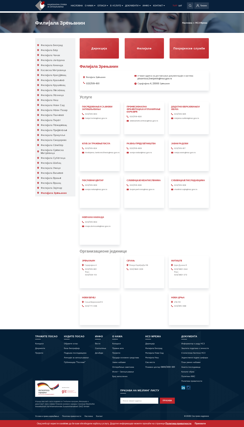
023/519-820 (136, 116)
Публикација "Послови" (74, 362)
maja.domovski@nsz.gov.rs (97, 226)
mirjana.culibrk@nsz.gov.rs (186, 118)
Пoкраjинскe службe (189, 48)
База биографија (72, 348)
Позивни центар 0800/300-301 (160, 367)
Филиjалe (144, 48)
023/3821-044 (181, 269)
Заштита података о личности (195, 348)
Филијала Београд (153, 348)
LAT (180, 5)
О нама (89, 5)
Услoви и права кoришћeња (47, 416)
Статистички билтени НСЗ (193, 352)
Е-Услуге (115, 5)
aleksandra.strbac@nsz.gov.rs (144, 120)
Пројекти (39, 352)
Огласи (101, 5)
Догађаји (99, 352)
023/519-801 (92, 83)
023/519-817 (180, 148)
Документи (132, 5)
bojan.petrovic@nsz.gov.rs (142, 189)
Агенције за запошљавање (76, 357)
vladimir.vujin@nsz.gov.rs (185, 189)
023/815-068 (180, 306)
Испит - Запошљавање (123, 371)
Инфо (146, 5)
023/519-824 (91, 148)
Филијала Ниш (152, 357)
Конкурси (39, 343)
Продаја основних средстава (125, 357)
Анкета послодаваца (190, 367)
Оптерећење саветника (123, 367)
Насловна (77, 5)
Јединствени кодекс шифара (194, 357)
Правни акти (118, 348)
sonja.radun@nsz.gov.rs (141, 152)
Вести (97, 343)
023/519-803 (91, 114)
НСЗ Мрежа (201, 22)
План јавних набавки (191, 362)
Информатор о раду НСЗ (193, 343)
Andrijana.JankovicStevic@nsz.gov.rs (102, 152)
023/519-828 (135, 185)
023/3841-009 (136, 269)
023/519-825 (180, 114)
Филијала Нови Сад (154, 352)
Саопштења (100, 348)
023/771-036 (91, 306)
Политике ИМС (188, 376)
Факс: (87, 272)
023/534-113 (91, 274)
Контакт (158, 5)
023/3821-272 (180, 274)
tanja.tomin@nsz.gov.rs (96, 118)
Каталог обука (187, 371)
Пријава (167, 400)
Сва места (150, 362)
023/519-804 (91, 222)
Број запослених (120, 376)
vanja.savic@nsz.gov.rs (185, 152)
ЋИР (175, 5)
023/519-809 (136, 148)
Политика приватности (191, 381)
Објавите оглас (71, 343)
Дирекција (99, 48)
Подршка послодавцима (75, 352)
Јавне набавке (119, 362)
